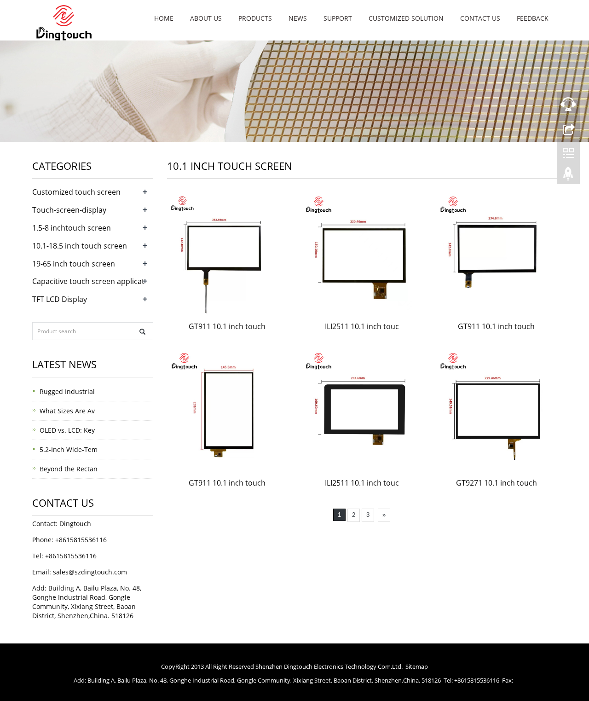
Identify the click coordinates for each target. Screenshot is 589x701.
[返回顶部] (568, 176)
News (298, 18)
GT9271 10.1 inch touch (496, 483)
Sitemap (416, 666)
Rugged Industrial (67, 391)
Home (163, 18)
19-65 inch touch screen (73, 264)
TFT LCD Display (59, 299)
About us (206, 18)
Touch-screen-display (69, 210)
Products (255, 18)
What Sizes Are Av (67, 410)
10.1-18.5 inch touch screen (79, 246)
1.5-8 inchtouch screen (71, 228)
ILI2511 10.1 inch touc (362, 326)
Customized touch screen (76, 192)
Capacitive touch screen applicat (88, 281)
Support (337, 18)
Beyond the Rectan (69, 468)
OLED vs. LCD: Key (67, 430)
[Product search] (142, 331)
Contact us (480, 18)
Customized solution (406, 18)
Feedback (533, 18)
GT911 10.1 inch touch (227, 326)
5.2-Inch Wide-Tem (69, 449)
